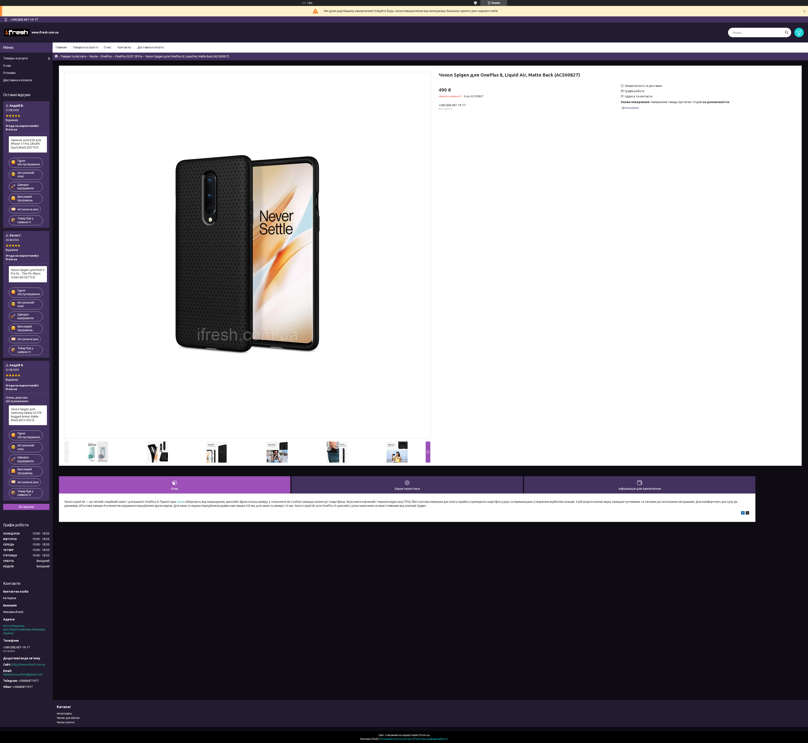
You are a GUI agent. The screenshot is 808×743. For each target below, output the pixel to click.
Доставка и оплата (150, 47)
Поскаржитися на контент (396, 739)
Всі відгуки (26, 506)
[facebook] (743, 513)
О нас (107, 47)
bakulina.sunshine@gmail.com (23, 674)
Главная (61, 47)
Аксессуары (64, 713)
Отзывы (9, 72)
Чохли (93, 56)
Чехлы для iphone (68, 717)
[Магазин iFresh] (16, 32)
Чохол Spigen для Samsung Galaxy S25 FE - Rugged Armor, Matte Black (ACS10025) (27, 414)
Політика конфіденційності (431, 739)
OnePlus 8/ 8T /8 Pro (128, 56)
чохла (181, 501)
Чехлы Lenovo (66, 722)
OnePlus (106, 56)
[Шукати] (786, 32)
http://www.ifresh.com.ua (28, 664)
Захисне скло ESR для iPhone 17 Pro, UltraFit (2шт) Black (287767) (26, 143)
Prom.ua (425, 735)
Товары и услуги (84, 47)
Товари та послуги (73, 56)
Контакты (124, 47)
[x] (747, 513)
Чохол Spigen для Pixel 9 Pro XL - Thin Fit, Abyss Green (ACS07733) (27, 273)
